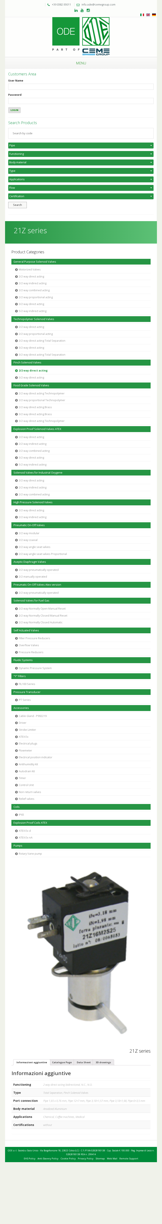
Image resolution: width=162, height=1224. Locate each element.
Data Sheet (84, 1062)
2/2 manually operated (33, 576)
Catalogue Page (62, 1062)
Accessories (21, 708)
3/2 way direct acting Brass (35, 414)
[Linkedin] (76, 10)
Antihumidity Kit (28, 764)
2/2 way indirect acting (32, 283)
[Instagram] (88, 10)
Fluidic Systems (23, 660)
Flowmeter (25, 750)
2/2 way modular (29, 533)
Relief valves (26, 799)
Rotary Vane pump (30, 853)
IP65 (21, 814)
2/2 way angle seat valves (34, 547)
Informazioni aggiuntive (31, 1062)
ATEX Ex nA (25, 837)
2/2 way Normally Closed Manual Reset (43, 615)
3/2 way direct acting (31, 304)
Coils (17, 807)
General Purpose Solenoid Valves (35, 261)
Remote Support (128, 1158)
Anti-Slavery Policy (48, 1158)
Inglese (148, 15)
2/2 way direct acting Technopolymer (42, 393)
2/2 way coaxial (28, 540)
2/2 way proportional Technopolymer (42, 400)
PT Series (25, 700)
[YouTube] (82, 10)
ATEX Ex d (25, 831)
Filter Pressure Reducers (34, 638)
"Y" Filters (20, 676)
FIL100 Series (27, 684)
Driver (22, 723)
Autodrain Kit (27, 771)
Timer (22, 778)
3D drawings (103, 1062)
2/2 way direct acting (31, 276)
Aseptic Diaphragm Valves (30, 562)
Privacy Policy (85, 1158)
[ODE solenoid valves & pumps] (81, 37)
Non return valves (30, 792)
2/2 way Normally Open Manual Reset (42, 608)
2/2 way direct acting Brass (35, 407)
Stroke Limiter (27, 730)
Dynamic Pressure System (35, 668)
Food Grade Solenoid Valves (31, 385)
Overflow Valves (29, 645)
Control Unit (26, 785)
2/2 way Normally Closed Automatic (40, 622)
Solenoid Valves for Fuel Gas (31, 600)
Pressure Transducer (27, 692)
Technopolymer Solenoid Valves (34, 319)
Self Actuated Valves (26, 630)
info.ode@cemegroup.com (98, 4)
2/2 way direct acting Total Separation (42, 340)
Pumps (18, 845)
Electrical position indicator (35, 757)
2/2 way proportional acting (36, 297)
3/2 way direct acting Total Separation (42, 354)
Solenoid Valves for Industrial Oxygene (38, 472)
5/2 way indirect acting (32, 311)
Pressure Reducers (31, 652)
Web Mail (112, 1158)
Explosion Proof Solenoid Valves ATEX (37, 429)
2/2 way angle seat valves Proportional (43, 554)
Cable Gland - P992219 (33, 716)
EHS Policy (29, 1158)
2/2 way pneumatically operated (39, 570)
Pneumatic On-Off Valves (29, 525)
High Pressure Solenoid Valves (33, 502)
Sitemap (100, 1158)
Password (15, 95)
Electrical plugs (28, 743)
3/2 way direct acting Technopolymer (42, 421)
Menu (81, 63)
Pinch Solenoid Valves (27, 362)
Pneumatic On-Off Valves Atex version (37, 584)
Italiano (142, 15)
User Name (15, 80)
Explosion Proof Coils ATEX (30, 823)
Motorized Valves (30, 269)
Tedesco (154, 15)
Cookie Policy (68, 1158)
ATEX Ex (23, 737)
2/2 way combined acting (34, 290)
